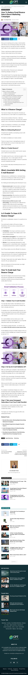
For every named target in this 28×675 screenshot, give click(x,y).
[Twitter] (17, 662)
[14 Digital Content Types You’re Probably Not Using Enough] (5, 549)
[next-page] (4, 502)
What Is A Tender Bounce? (10, 94)
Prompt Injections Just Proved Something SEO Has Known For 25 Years (17, 496)
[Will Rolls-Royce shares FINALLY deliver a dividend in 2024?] (5, 580)
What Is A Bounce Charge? (8, 91)
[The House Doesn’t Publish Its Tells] (5, 598)
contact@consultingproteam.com (16, 653)
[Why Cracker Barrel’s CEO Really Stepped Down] (5, 612)
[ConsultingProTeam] (2, 19)
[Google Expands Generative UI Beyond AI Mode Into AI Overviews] (5, 490)
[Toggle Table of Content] (23, 89)
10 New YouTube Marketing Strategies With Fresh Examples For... (17, 534)
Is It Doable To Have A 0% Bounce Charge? (12, 96)
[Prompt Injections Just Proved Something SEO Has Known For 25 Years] (5, 497)
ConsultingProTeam (7, 19)
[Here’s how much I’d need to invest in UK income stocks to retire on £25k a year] (5, 573)
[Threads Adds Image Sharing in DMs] (5, 520)
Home (2, 6)
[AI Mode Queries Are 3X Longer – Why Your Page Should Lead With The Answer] (5, 483)
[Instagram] (11, 662)
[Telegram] (14, 662)
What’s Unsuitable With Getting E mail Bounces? (13, 95)
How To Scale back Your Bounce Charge (11, 98)
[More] (19, 39)
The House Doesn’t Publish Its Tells (18, 596)
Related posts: (7, 104)
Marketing (16, 438)
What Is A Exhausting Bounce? (10, 92)
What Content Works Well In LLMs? (18, 554)
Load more (14, 561)
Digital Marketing (7, 6)
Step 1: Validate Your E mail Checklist (12, 99)
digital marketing (9, 438)
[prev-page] (2, 502)
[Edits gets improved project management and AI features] (5, 605)
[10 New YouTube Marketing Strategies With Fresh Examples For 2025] (5, 535)
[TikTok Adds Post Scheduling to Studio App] (5, 513)
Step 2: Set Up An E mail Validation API (12, 101)
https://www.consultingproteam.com (14, 472)
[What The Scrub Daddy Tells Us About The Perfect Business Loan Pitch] (5, 528)
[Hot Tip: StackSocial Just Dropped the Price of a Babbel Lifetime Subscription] (5, 587)
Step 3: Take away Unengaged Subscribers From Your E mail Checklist (14, 103)
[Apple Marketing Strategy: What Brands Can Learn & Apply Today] (5, 542)
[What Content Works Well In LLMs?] (5, 556)
